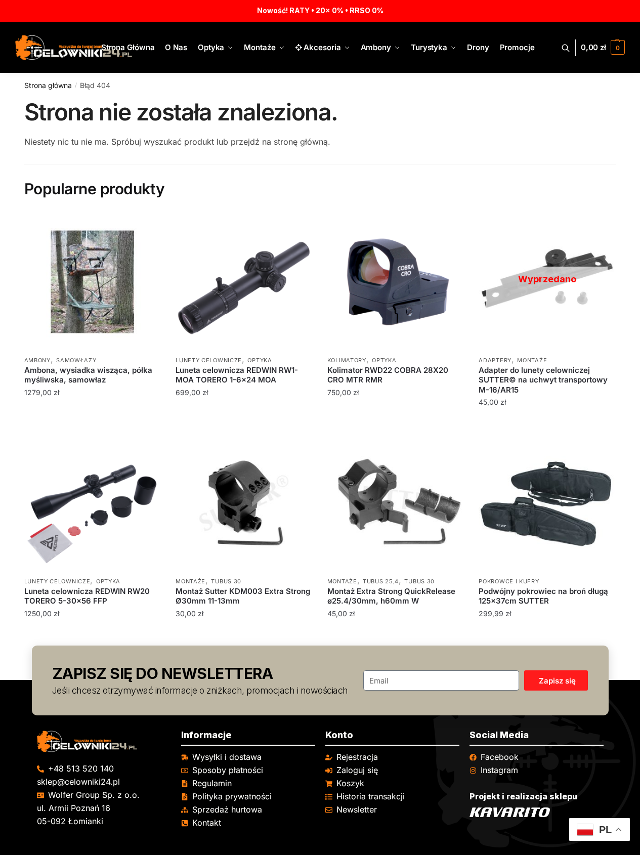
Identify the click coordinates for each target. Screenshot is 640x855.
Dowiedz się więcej (547, 422)
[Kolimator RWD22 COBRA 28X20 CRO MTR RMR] (395, 281)
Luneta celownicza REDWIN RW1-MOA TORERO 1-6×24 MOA (237, 375)
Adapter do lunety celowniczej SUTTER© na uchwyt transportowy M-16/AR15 (543, 380)
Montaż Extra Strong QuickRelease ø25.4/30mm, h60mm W (391, 596)
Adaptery (495, 360)
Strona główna (48, 85)
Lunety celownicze (209, 360)
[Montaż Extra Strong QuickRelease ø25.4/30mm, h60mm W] (395, 503)
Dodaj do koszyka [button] (92, 422)
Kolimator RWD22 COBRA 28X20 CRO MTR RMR (387, 375)
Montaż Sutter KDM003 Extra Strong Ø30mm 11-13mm (243, 596)
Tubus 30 (226, 581)
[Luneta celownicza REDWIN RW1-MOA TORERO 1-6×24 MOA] (244, 281)
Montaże (532, 360)
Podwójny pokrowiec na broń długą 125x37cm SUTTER (543, 596)
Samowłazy (76, 360)
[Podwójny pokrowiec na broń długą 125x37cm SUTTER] (547, 503)
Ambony (37, 360)
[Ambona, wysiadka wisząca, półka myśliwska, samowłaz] (92, 281)
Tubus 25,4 (381, 581)
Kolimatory (346, 360)
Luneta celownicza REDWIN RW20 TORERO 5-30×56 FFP (87, 596)
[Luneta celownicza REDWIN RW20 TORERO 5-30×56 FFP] (92, 503)
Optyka (259, 360)
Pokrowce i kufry (509, 581)
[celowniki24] (104, 741)
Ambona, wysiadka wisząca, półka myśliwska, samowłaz (88, 375)
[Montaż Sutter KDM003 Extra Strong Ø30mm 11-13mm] (244, 503)
